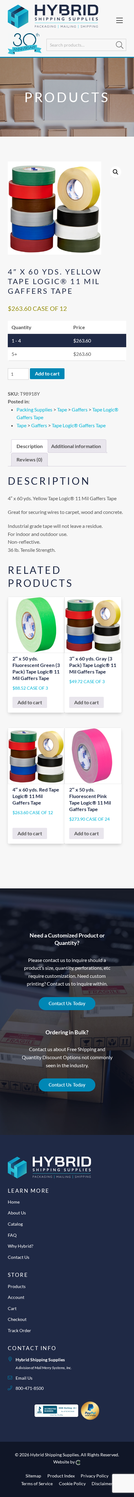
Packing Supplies (34, 409)
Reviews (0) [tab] (29, 459)
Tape (62, 409)
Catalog (15, 1224)
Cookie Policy (72, 1483)
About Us (17, 1212)
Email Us (24, 1378)
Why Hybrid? (20, 1246)
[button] (115, 172)
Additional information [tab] (76, 446)
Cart (12, 1308)
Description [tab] (30, 446)
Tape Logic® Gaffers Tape (79, 425)
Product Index (61, 1475)
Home (14, 1201)
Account (16, 1297)
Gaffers (80, 409)
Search (119, 45)
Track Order (19, 1330)
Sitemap (33, 1475)
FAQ (12, 1235)
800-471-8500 (30, 1388)
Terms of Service (37, 1483)
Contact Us (18, 1257)
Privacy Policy (94, 1475)
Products (17, 1286)
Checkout (17, 1319)
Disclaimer (102, 1483)
